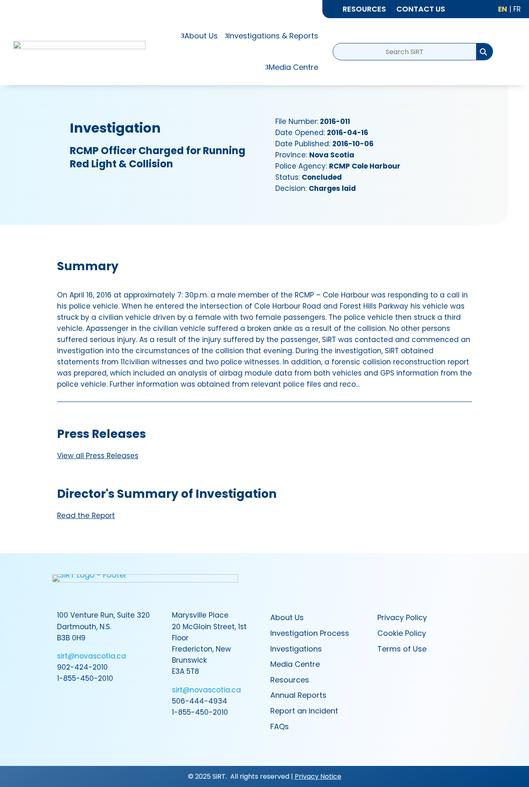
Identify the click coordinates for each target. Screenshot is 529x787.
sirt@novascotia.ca (91, 656)
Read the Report (86, 516)
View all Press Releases (97, 456)
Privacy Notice (318, 776)
